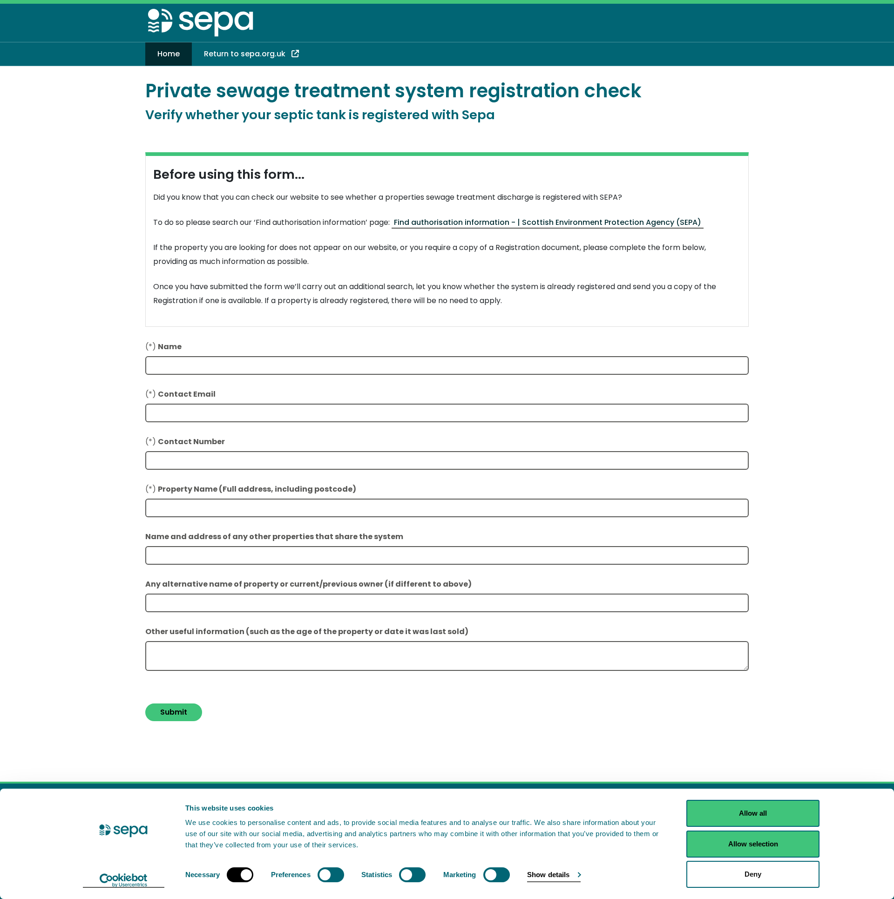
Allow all (753, 813)
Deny (753, 874)
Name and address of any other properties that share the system (274, 536)
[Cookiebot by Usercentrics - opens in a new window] (123, 881)
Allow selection (753, 844)
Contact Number (191, 441)
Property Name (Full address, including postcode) (257, 489)
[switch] (331, 874)
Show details (548, 875)
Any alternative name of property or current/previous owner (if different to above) (308, 584)
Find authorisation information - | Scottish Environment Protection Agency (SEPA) (547, 222)
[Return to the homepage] (201, 24)
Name (170, 346)
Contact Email (187, 394)
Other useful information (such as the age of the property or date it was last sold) (306, 631)
